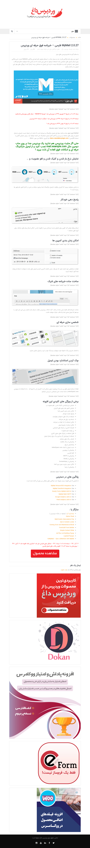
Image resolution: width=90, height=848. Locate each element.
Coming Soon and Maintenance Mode (62, 525)
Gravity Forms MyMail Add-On (61, 491)
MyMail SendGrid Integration (62, 488)
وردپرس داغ (65, 49)
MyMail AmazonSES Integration (61, 485)
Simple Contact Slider (67, 530)
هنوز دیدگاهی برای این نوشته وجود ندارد (48, 49)
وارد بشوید (64, 570)
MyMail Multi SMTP (65, 494)
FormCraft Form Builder (66, 527)
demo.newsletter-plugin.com (59, 138)
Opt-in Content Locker (67, 522)
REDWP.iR (38, 114)
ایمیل (25, 49)
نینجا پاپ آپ (70, 513)
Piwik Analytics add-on (64, 500)
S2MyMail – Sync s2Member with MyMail (61, 539)
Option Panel (70, 516)
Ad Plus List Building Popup (65, 533)
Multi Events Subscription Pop (64, 519)
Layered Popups (69, 536)
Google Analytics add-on (63, 497)
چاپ (31, 49)
